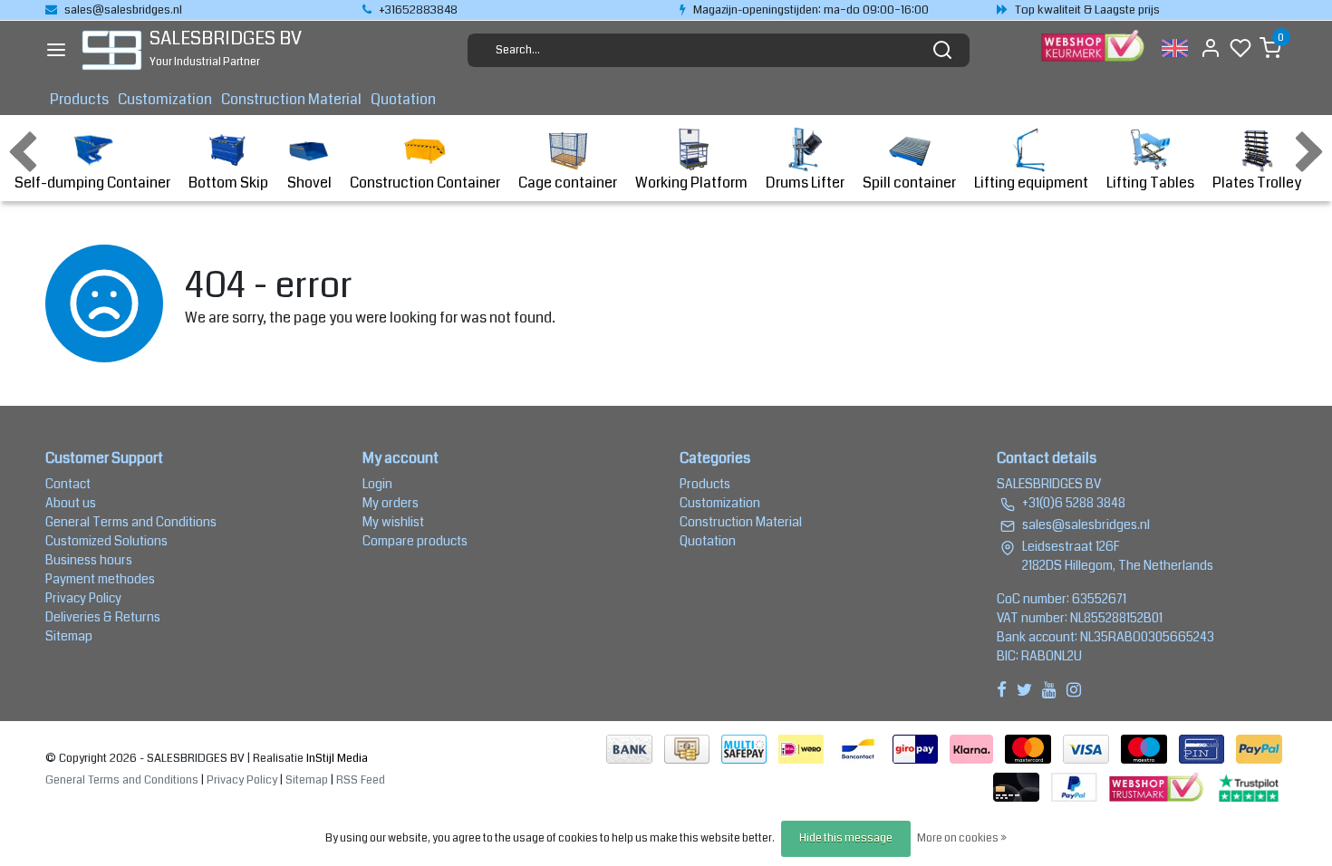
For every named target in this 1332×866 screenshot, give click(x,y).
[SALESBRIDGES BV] (112, 50)
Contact (68, 484)
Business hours (88, 560)
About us (70, 503)
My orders (390, 503)
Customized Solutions (106, 541)
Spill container (909, 182)
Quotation (403, 99)
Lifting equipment (1031, 182)
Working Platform (691, 182)
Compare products (415, 541)
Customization (165, 99)
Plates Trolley (1256, 182)
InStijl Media (336, 758)
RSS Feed (360, 780)
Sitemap (68, 636)
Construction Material (291, 99)
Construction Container (425, 182)
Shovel (309, 182)
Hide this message (846, 838)
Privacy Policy (83, 598)
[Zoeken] (942, 50)
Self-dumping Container (92, 182)
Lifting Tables (1150, 182)
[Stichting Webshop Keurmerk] (1158, 785)
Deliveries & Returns (102, 617)
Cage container (567, 182)
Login (377, 484)
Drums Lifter (805, 182)
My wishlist (393, 522)
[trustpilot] (1249, 785)
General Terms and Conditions (131, 522)
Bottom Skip (228, 182)
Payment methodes (100, 579)
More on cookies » (962, 838)
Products (79, 99)
